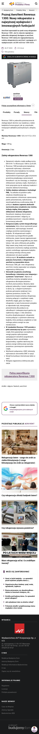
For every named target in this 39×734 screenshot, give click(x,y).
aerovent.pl (18, 99)
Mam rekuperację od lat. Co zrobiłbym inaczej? (18, 561)
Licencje (5, 689)
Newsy (26, 112)
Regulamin (5, 686)
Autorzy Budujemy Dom (10, 661)
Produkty (6, 112)
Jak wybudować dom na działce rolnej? (19, 602)
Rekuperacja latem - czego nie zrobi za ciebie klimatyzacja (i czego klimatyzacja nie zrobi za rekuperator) (19, 460)
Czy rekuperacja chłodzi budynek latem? (19, 495)
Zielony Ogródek (7, 710)
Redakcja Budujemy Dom (11, 658)
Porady (17, 112)
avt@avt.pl (6, 648)
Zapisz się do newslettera (11, 671)
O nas (4, 668)
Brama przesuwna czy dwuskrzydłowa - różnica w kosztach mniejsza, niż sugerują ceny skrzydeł (19, 591)
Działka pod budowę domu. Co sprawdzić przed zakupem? (20, 597)
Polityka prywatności (9, 692)
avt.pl (11, 648)
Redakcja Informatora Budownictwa (14, 665)
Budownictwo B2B (8, 713)
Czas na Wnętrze (8, 707)
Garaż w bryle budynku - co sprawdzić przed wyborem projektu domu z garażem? (19, 579)
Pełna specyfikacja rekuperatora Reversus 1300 (19, 375)
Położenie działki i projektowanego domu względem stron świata (20, 607)
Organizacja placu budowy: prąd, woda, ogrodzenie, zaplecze (19, 585)
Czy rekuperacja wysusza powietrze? (18, 528)
